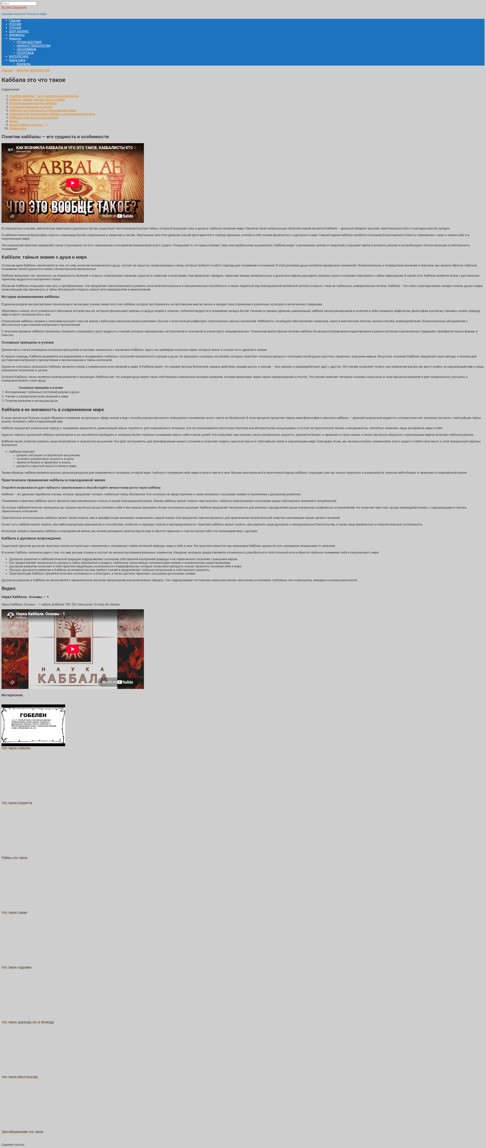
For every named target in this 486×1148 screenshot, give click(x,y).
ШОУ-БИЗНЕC (19, 31)
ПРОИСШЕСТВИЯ (29, 42)
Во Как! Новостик (14, 7)
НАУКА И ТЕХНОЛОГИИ (33, 46)
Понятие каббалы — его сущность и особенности (43, 96)
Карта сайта (17, 60)
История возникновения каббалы (33, 103)
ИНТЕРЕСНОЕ (18, 56)
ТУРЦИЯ (15, 28)
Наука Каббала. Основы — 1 (28, 125)
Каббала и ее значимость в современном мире (42, 110)
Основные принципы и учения (30, 107)
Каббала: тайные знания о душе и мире (37, 99)
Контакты (24, 64)
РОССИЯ (15, 24)
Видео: (14, 121)
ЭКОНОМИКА (26, 49)
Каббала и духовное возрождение (33, 117)
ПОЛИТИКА (25, 53)
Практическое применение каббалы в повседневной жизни (52, 114)
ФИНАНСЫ (17, 35)
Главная (14, 20)
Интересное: (18, 128)
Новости (15, 38)
